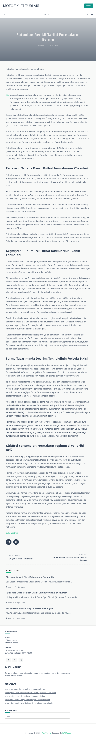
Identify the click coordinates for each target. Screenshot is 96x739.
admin (42, 45)
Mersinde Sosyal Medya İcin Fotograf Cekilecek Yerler (27, 699)
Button (88, 6)
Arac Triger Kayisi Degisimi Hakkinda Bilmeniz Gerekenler (29, 703)
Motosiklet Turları (21, 5)
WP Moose (66, 733)
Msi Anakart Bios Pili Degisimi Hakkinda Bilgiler (30, 608)
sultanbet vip (12, 533)
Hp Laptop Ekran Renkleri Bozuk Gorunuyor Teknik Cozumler (36, 592)
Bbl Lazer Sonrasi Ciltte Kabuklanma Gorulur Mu (30, 577)
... (71, 581)
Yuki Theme (46, 733)
